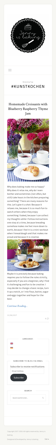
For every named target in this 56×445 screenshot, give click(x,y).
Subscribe (19, 377)
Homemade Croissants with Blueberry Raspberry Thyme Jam (28, 109)
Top (46, 439)
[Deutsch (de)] (11, 348)
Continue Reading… (17, 306)
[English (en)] (11, 343)
